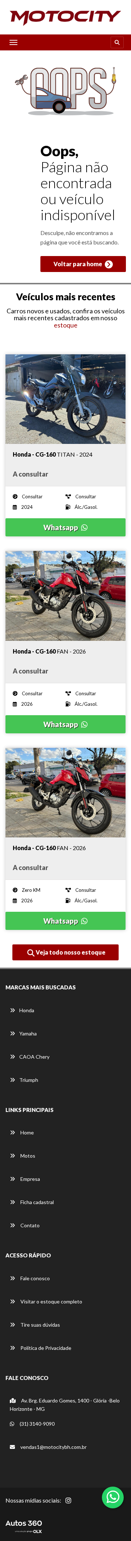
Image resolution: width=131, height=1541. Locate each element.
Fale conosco (34, 1278)
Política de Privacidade (45, 1348)
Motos (27, 1156)
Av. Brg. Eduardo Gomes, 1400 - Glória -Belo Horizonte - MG (65, 1404)
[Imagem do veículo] (65, 399)
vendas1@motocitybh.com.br (53, 1447)
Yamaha (28, 1033)
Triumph (28, 1080)
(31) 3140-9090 (37, 1424)
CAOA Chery (34, 1057)
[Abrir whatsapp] (113, 1496)
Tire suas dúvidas (39, 1325)
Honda (26, 1010)
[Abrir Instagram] (74, 1504)
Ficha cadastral (36, 1202)
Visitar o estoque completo (50, 1301)
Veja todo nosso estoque (70, 952)
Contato (29, 1225)
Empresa (29, 1179)
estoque (66, 325)
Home (26, 1132)
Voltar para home (78, 263)
